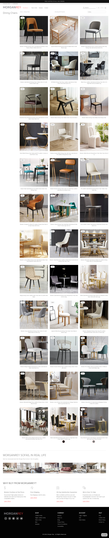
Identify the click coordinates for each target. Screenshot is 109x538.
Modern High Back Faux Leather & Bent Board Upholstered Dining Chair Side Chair (64, 260)
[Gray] (93, 441)
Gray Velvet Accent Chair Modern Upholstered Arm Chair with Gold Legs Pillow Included (94, 438)
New (36, 522)
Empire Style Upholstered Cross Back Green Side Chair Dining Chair (34, 189)
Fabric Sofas (38, 519)
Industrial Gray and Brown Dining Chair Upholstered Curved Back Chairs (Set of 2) (34, 118)
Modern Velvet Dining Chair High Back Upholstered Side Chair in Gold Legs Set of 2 (64, 225)
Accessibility (60, 526)
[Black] (63, 441)
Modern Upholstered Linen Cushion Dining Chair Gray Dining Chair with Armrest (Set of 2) (94, 47)
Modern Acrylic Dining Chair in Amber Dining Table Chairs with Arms (64, 367)
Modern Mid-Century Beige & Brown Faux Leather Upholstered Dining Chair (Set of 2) (34, 438)
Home (21, 11)
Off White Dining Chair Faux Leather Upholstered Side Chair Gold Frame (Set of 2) (64, 83)
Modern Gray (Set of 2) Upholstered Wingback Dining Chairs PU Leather (94, 403)
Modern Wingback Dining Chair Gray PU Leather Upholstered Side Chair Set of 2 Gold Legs (94, 332)
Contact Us (101, 522)
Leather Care (102, 517)
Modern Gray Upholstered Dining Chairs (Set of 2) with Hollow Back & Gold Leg (34, 332)
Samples (37, 524)
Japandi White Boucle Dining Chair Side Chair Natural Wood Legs (64, 332)
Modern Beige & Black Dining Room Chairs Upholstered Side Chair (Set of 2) (34, 367)
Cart (80, 517)
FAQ (100, 515)
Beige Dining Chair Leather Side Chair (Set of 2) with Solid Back (34, 296)
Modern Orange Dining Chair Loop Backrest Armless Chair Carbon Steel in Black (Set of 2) (34, 47)
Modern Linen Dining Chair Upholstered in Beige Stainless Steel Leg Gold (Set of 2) (64, 403)
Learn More (7, 501)
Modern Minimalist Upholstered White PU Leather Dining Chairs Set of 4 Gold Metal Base (94, 260)
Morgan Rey (50, 534)
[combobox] (89, 8)
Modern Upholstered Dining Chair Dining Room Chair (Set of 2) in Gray (64, 296)
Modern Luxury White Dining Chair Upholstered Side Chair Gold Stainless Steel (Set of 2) (34, 260)
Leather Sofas (38, 515)
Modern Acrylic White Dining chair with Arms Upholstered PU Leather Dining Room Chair (63, 154)
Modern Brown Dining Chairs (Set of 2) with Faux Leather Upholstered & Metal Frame (63, 189)
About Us (59, 517)
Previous (5, 468)
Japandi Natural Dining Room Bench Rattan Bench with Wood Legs (64, 47)
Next (103, 468)
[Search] (83, 7)
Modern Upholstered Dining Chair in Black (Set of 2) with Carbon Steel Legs (33, 83)
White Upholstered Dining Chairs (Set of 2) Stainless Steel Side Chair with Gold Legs (94, 296)
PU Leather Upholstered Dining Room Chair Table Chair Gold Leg (94, 189)
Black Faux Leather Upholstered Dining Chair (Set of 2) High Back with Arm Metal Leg (94, 83)
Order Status (82, 519)
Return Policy (102, 519)
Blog (58, 519)
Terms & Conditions (62, 524)
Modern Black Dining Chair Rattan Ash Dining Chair (94, 117)
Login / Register (83, 515)
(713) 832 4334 (6, 3)
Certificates (15, 3)
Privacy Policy (60, 522)
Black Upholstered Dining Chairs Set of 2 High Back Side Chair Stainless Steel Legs (63, 438)
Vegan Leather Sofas (40, 517)
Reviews (59, 515)
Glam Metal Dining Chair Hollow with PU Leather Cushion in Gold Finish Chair (34, 154)
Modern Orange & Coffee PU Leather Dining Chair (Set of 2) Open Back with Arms (34, 225)
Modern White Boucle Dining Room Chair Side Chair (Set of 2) (94, 154)
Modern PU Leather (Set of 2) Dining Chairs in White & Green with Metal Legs (94, 367)
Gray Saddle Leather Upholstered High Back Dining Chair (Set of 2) (94, 225)
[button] (26, 8)
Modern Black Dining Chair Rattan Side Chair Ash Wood (64, 117)
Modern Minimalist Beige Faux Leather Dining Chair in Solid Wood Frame (34, 403)
